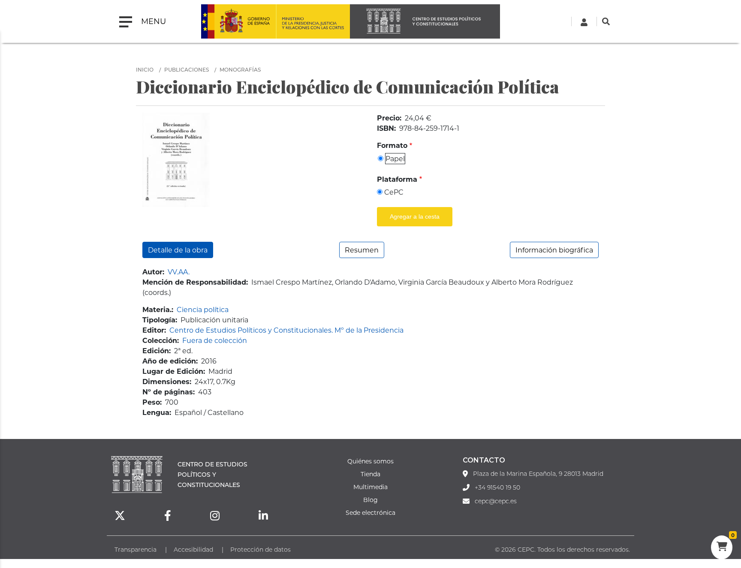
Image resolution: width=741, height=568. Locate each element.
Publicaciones (186, 69)
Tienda (370, 474)
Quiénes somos (370, 461)
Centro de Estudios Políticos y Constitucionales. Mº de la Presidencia (286, 329)
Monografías (240, 69)
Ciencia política (203, 309)
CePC (394, 191)
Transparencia (135, 549)
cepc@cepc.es (496, 501)
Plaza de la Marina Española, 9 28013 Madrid (538, 474)
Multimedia (370, 487)
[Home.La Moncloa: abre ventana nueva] (238, 21)
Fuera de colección (214, 340)
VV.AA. (179, 271)
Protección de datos (260, 549)
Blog (370, 500)
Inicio (145, 69)
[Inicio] (425, 21)
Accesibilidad (193, 549)
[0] (721, 547)
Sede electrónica (370, 512)
